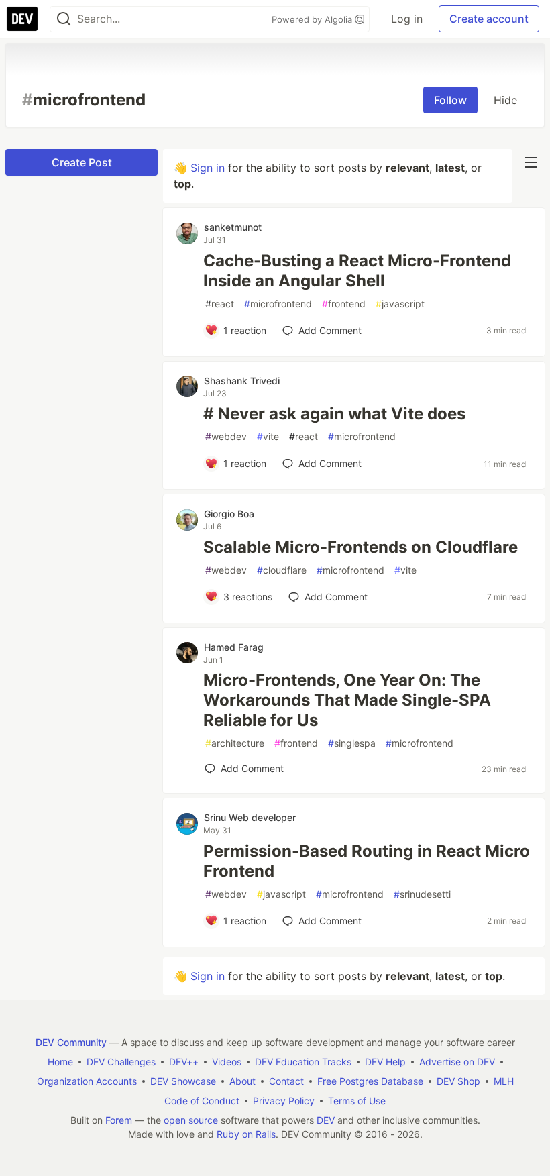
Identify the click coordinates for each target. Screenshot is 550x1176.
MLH (504, 1081)
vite (268, 436)
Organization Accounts (87, 1081)
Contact (286, 1081)
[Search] (63, 19)
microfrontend (278, 303)
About (242, 1081)
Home (60, 1061)
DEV (326, 1120)
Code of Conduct (201, 1100)
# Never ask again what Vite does (334, 413)
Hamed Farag (234, 647)
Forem (118, 1120)
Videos (226, 1061)
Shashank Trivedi (242, 380)
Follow (450, 100)
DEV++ (184, 1061)
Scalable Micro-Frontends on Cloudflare (360, 547)
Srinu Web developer (250, 817)
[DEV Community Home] (22, 18)
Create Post (82, 162)
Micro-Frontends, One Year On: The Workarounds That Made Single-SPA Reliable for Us (347, 700)
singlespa (352, 743)
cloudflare (282, 570)
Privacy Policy (284, 1100)
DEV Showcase (183, 1081)
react (219, 303)
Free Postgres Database (370, 1081)
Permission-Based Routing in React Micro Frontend (366, 861)
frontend (344, 303)
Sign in (207, 167)
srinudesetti (422, 894)
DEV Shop (458, 1081)
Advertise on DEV (457, 1061)
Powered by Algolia (313, 19)
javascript (400, 303)
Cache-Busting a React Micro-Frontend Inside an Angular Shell (357, 270)
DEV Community (71, 1042)
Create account (489, 18)
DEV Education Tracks (303, 1061)
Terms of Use (357, 1100)
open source (191, 1120)
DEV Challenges (121, 1061)
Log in (407, 18)
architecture (234, 743)
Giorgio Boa (229, 513)
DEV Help (385, 1061)
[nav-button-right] (531, 162)
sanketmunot (233, 227)
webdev (226, 436)
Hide (505, 100)
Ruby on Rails (246, 1134)
